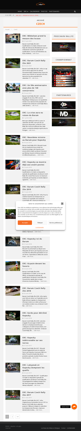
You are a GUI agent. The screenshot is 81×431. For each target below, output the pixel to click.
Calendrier (34, 11)
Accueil (7, 29)
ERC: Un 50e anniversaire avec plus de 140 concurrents (34, 88)
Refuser (40, 222)
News (20, 11)
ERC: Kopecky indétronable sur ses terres (32, 340)
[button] (62, 204)
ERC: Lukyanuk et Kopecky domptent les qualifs (33, 367)
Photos (44, 11)
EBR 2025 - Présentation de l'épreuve (28, 15)
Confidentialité (39, 227)
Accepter (25, 222)
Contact (63, 428)
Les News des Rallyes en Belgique (50, 428)
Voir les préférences (55, 222)
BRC (25, 11)
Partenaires (54, 11)
